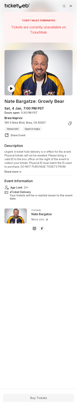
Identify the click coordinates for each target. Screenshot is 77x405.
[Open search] (64, 6)
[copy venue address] (70, 123)
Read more (11, 171)
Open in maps (32, 128)
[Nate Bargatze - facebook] (42, 228)
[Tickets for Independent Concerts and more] (17, 6)
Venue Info (13, 128)
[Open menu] (71, 6)
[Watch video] (11, 88)
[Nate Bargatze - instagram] (34, 228)
